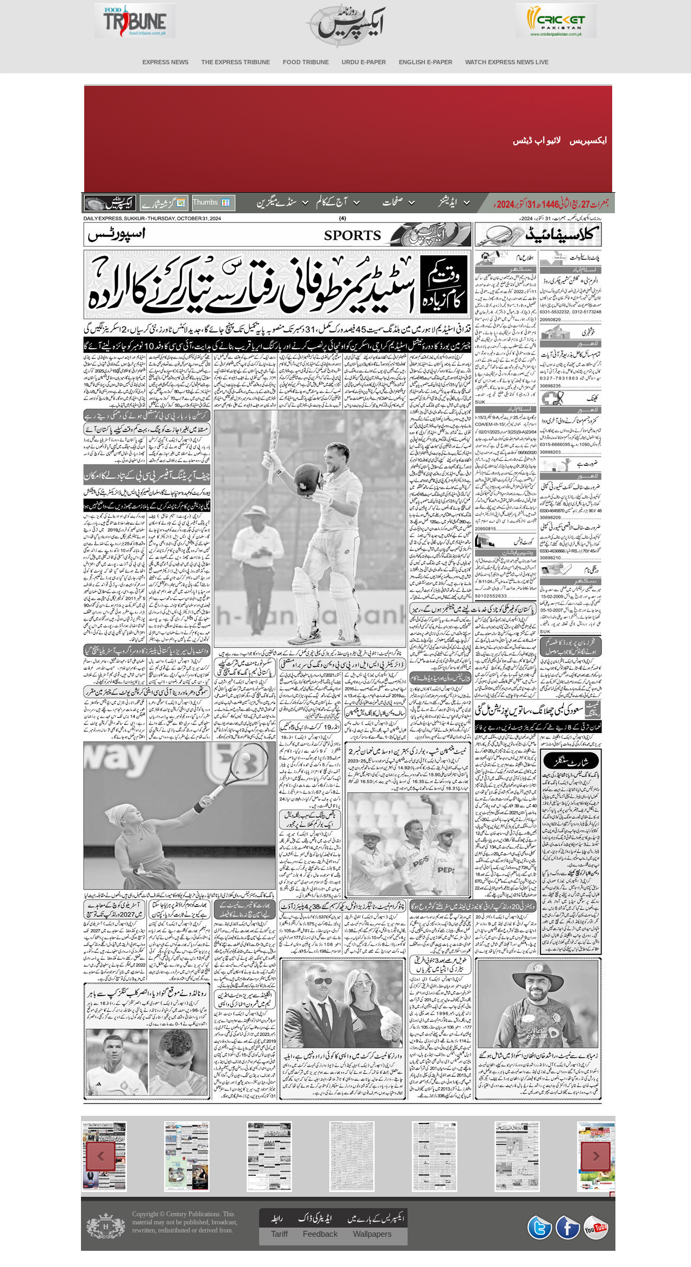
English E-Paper (425, 62)
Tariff (280, 1233)
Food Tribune (306, 62)
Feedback (321, 1233)
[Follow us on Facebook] (568, 1227)
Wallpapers (372, 1233)
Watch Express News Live (506, 62)
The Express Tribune (235, 62)
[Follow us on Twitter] (540, 1227)
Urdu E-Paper (364, 62)
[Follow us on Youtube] (596, 1227)
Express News (165, 62)
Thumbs (205, 202)
